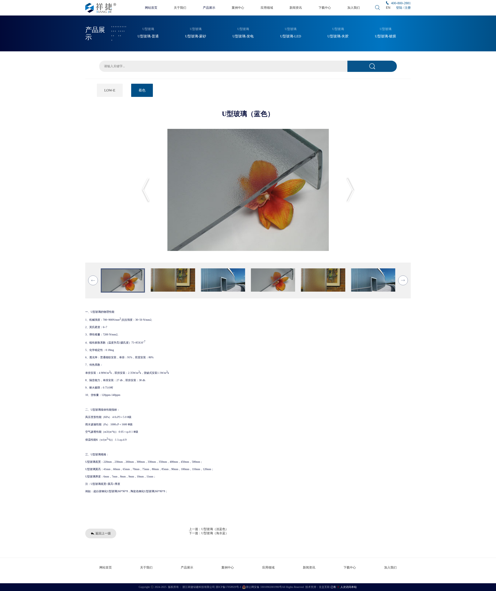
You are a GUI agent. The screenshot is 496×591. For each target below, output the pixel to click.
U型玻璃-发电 (243, 36)
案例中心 (238, 7)
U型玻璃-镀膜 (385, 36)
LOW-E (109, 90)
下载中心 (325, 7)
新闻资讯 (295, 7)
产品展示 (209, 7)
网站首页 (151, 7)
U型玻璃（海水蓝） (214, 533)
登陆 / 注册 (403, 7)
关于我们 (180, 7)
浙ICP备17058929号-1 (228, 587)
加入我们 (353, 7)
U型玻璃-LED (290, 36)
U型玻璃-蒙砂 (195, 36)
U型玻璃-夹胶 (338, 36)
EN (388, 7)
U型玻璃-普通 (148, 36)
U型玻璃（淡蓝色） (214, 529)
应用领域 (267, 7)
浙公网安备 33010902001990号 (264, 587)
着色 (142, 90)
